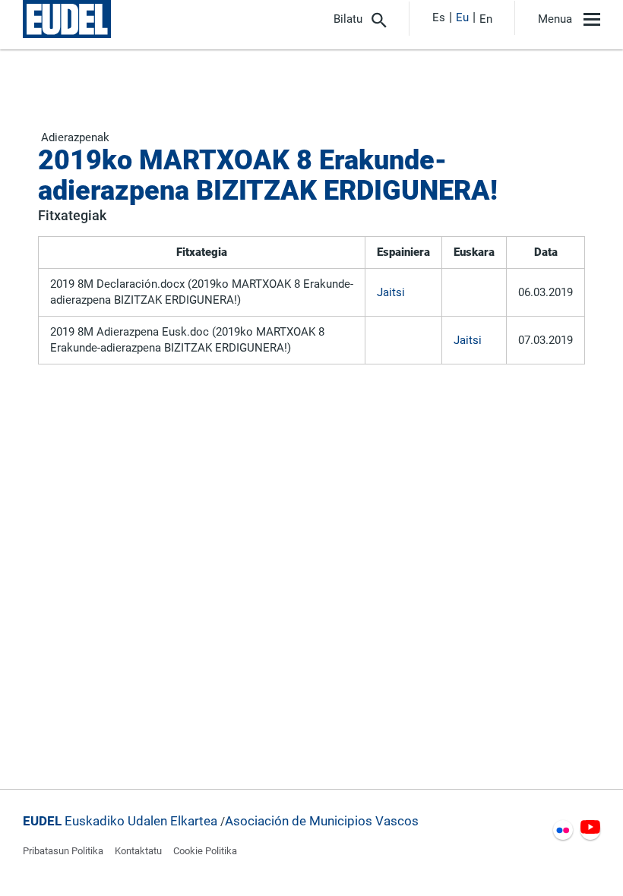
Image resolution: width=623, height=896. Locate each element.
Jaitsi (391, 292)
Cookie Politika (205, 851)
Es (438, 17)
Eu (462, 17)
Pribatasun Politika (63, 851)
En (485, 19)
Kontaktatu (138, 851)
